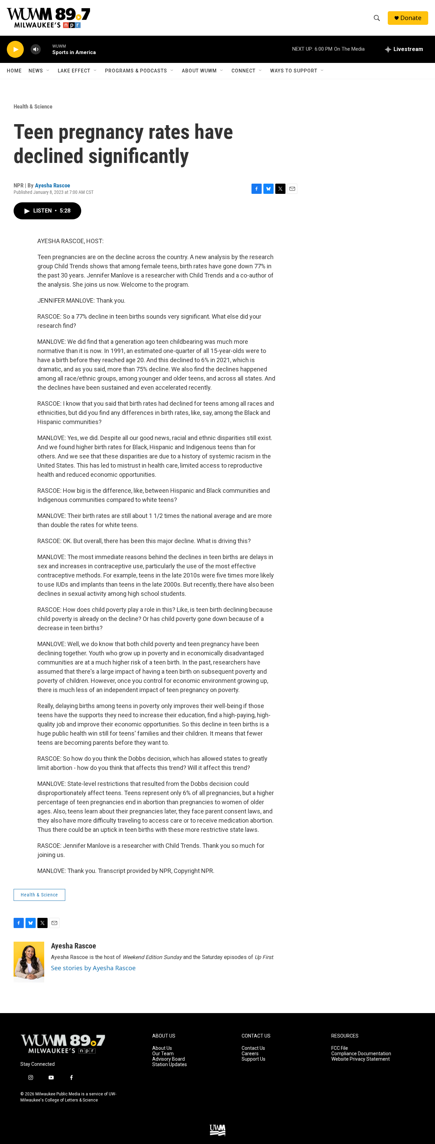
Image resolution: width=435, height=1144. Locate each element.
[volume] (35, 49)
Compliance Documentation (361, 1053)
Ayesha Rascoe (52, 185)
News (36, 70)
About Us (162, 1048)
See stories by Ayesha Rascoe (93, 968)
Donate (410, 17)
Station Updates (169, 1064)
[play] (15, 49)
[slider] (47, 49)
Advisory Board (168, 1059)
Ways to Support (293, 70)
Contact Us (253, 1048)
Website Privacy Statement (360, 1059)
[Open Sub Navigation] (48, 70)
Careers (250, 1053)
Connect (243, 70)
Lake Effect (74, 70)
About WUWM (199, 70)
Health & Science (33, 106)
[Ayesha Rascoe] (29, 962)
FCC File (339, 1048)
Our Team (163, 1053)
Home (14, 70)
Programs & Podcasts (136, 70)
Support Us (253, 1059)
